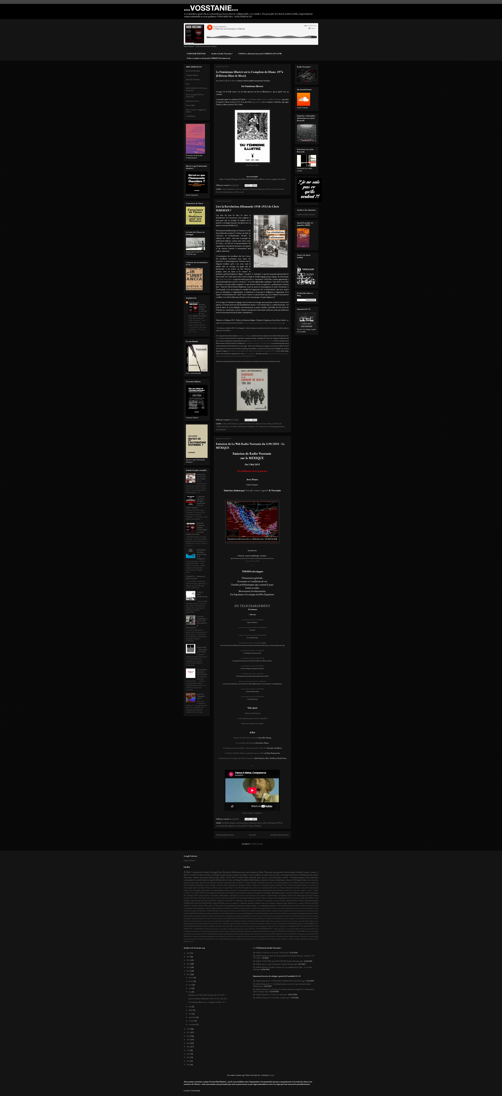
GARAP (194, 875)
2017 (189, 1032)
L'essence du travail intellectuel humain (249, 926)
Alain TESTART (207, 911)
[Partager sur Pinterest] (256, 185)
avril (190, 988)
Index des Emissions (193, 79)
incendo (220, 939)
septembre (192, 1017)
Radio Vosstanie (247, 826)
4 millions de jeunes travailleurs (248, 908)
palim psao (244, 939)
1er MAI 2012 (235, 908)
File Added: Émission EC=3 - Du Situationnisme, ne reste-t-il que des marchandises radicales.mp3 (281, 985)
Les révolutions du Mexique (245, 743)
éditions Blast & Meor (227, 80)
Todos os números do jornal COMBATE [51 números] (208, 58)
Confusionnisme (223, 895)
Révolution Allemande (275, 903)
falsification (221, 890)
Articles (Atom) (257, 844)
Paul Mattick (304, 875)
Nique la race (233, 888)
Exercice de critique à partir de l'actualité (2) (208, 921)
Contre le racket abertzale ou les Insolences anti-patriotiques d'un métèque (263, 895)
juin (190, 1006)
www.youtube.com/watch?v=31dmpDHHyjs (250, 643)
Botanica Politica (305, 893)
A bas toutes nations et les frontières (302, 908)
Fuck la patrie (296, 885)
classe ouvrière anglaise (287, 936)
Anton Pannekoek (312, 880)
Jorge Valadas (220, 877)
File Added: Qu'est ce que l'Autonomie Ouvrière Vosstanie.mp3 (275, 964)
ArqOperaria (194, 302)
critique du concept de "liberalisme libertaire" (205, 939)
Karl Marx (217, 880)
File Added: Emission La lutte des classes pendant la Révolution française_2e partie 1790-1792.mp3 (283, 957)
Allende (243, 911)
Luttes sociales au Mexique (266, 823)
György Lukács (194, 882)
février (191, 981)
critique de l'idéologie (293, 880)
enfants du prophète (225, 279)
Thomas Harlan (271, 934)
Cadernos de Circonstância (200, 916)
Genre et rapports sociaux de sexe (279, 921)
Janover (289, 898)
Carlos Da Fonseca (204, 895)
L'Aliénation (205, 926)
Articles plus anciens (279, 834)
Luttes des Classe (304, 882)
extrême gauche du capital (209, 890)
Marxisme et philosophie (253, 931)
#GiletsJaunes (199, 885)
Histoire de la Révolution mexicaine (245, 737)
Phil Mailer (221, 903)
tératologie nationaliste (299, 939)
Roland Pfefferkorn (228, 934)
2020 (189, 1043)
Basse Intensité (212, 913)
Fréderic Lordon (246, 921)
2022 (189, 1050)
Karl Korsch (205, 900)
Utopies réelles (308, 934)
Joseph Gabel (192, 888)
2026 (189, 1064)
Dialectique (300, 895)
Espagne (186, 882)
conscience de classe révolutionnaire (273, 880)
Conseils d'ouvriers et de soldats (249, 423)
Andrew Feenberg (283, 911)
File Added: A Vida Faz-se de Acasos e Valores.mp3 (270, 952)
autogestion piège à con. (253, 905)
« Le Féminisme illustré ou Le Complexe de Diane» (264, 99)
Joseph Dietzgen (195, 900)
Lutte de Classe (201, 931)
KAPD (275, 423)
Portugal (214, 872)
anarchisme (297, 888)
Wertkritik (315, 934)
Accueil (252, 834)
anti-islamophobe (210, 936)
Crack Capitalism (293, 916)
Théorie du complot (281, 934)
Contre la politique (276, 885)
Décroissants (309, 895)
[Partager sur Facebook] (253, 185)
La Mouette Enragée (250, 882)
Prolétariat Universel (260, 903)
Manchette (242, 931)
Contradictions (233, 895)
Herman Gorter (272, 898)
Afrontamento (220, 893)
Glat (208, 898)
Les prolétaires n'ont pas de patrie (274, 900)
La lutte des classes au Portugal (208, 875)
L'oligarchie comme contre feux (269, 926)
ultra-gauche (310, 939)
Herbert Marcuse (261, 898)
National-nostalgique (311, 900)
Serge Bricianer (288, 903)
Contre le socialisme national (280, 916)
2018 (189, 1036)
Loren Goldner (293, 882)
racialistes (213, 908)
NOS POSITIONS (193, 71)
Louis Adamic (193, 931)
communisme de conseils (192, 880)
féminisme (260, 189)
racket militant (276, 939)
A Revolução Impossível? (264, 908)
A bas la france (276, 908)
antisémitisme (240, 905)
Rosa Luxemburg (249, 353)
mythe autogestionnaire (265, 890)
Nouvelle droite (255, 877)
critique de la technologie (192, 890)
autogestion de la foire (264, 936)
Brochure (248, 885)
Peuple (215, 903)
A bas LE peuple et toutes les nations (216, 885)
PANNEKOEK (189, 903)
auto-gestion (254, 936)
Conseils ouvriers (225, 875)
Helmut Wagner (309, 921)
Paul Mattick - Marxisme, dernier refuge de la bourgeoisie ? (201, 554)
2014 (189, 971)
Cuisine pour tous (221, 918)
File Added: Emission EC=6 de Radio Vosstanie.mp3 (271, 997)
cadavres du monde (307, 905)
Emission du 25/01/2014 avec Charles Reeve (201, 477)
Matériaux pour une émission (245, 872)
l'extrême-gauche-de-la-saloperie (247, 890)
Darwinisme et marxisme (252, 918)
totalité (303, 890)
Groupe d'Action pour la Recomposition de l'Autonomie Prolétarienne (232, 898)
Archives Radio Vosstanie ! (222, 53)
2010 (189, 956)
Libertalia (289, 900)
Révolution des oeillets (239, 875)
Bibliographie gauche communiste (282, 893)
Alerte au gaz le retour (225, 911)
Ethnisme (252, 823)
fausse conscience (231, 890)
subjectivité (220, 908)
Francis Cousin (287, 885)
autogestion (278, 872)
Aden (217, 338)
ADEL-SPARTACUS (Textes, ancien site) (196, 89)
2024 (189, 1057)
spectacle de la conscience (291, 890)
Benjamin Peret (220, 913)
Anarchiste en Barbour (271, 911)
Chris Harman (232, 423)
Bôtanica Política (188, 916)
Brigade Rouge (297, 913)
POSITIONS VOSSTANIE (285, 931)
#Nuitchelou (227, 908)
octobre (192, 1021)
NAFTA (279, 823)
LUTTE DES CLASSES (234, 877)
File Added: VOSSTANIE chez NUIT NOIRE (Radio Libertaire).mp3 (278, 961)
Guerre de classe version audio (297, 921)
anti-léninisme (231, 905)
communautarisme (241, 823)
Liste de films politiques (280, 882)
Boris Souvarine (278, 913)
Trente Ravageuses (299, 934)
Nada (261, 931)
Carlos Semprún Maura (220, 916)
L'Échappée (281, 926)
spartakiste (280, 426)
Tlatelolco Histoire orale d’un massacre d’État (248, 753)
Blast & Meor (235, 189)
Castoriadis (214, 895)
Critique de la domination (306, 916)
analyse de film (213, 905)
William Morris (188, 936)
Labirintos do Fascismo (225, 900)
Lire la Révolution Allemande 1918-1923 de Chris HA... (208, 998)
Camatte (210, 916)
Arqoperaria (250, 893)
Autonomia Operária (207, 877)
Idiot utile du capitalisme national (224, 923)
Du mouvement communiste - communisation (292, 918)
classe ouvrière (313, 875)
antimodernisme (239, 936)
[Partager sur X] (251, 185)
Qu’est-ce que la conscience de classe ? (197, 934)
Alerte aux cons (236, 911)
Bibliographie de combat (252, 913)
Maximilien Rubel (247, 880)
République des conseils (255, 426)
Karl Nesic (213, 900)
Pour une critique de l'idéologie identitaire (240, 903)
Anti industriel (230, 893)
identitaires (191, 885)
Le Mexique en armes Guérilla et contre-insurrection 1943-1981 (245, 748)
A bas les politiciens (286, 908)
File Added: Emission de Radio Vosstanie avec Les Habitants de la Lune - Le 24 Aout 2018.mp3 (282, 968)
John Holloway (310, 898)
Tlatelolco (257, 826)
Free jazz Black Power (236, 921)
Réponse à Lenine (250, 934)
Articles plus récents (225, 834)
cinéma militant (313, 888)
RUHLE (209, 934)
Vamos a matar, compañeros (252, 813)
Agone (194, 911)
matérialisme (226, 939)
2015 (189, 974)
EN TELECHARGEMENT (252, 606)
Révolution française (297, 877)
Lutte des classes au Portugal (279, 875)
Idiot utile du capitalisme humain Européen (202, 923)
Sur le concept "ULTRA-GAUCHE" (306, 903)
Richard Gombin (217, 934)
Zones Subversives (312, 877)
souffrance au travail (287, 939)
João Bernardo (224, 872)
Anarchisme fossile (259, 911)
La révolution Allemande (237, 426)
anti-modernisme (220, 936)
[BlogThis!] (248, 185)
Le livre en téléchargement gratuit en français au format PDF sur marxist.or (263, 323)
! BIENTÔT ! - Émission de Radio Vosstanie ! (195, 577)
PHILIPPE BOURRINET (203, 903)
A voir (249, 875)
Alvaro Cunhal (250, 911)
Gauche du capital (207, 880)
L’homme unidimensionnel (231, 931)
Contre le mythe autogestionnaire (202, 595)
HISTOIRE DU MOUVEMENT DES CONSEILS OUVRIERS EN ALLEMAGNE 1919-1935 (252, 351)
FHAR (267, 189)
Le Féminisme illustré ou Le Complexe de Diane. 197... (207, 1002)
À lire (191, 941)
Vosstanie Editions (192, 75)
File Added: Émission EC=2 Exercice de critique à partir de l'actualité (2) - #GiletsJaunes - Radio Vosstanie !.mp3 (284, 990)
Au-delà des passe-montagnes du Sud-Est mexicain (235, 758)
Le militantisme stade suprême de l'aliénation (248, 900)
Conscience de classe (200, 872)
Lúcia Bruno (201, 888)
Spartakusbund (221, 429)
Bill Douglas (262, 913)
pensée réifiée (205, 908)
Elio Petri (194, 898)
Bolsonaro (296, 893)
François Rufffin (225, 921)
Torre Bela (290, 934)
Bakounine (204, 913)
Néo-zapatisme (230, 826)
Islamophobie (282, 898)
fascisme (304, 880)
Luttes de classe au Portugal (231, 880)
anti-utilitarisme (230, 936)
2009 (189, 953)
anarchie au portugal (199, 936)
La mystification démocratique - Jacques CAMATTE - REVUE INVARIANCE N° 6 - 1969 (251, 929)
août (190, 1014)
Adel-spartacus (233, 885)
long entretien (257, 102)
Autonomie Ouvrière (293, 872)
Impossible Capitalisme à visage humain (246, 923)
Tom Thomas (280, 888)
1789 (201, 893)
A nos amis (315, 908)
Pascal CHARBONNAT (299, 931)
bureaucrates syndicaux (292, 905)
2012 (189, 964)
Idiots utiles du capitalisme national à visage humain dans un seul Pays (221, 882)
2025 (189, 1061)
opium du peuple (236, 939)
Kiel (226, 426)
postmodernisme (278, 890)
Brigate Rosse (305, 913)
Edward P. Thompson (190, 921)
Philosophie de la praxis (248, 888)
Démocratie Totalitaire (312, 918)
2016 (189, 1029)
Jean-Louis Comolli (298, 898)
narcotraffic (220, 826)
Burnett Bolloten (313, 913)
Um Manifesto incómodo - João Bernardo (202, 671)
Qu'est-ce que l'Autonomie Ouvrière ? (276, 877)
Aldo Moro (216, 911)
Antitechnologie (240, 893)
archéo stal (247, 936)
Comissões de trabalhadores (242, 916)
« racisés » (309, 890)
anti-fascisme (222, 905)
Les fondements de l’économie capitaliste (304, 929)
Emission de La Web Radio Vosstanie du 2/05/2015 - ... (207, 995)
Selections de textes (192, 101)
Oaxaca (238, 826)
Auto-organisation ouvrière (302, 911)
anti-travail (304, 888)
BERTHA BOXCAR (195, 913)
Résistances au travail (261, 934)
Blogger (271, 1075)
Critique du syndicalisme (198, 918)
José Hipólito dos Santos (260, 875)
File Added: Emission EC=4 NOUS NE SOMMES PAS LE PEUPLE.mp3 (279, 981)
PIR (239, 888)
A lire (224, 423)
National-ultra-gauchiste (270, 931)
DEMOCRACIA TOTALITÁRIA (235, 918)
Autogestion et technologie (262, 893)
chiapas (231, 823)
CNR (196, 895)
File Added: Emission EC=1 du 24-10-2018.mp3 (270, 994)
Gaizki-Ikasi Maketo (264, 921)
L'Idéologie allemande (215, 926)
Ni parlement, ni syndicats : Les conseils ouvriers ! (259, 343)
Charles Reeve (294, 875)
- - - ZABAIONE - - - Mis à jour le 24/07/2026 (202, 648)
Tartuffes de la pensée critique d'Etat (196, 905)
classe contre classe (276, 936)
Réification (272, 888)
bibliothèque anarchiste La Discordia (273, 905)
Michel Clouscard (299, 900)
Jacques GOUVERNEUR (289, 923)
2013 (189, 967)
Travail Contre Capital (256, 490)
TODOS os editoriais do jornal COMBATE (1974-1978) (259, 53)
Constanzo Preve (267, 916)
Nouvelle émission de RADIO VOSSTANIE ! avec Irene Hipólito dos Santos (196, 528)
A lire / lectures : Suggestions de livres (196, 110)
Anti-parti (291, 911)
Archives (196, 877)
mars (190, 985)
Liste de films (190, 105)
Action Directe (188, 911)
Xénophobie (289, 888)
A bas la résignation (209, 893)
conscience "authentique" (301, 936)
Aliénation (242, 885)
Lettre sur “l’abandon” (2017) (201, 696)
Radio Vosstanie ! (189, 46)
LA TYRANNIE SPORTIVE (293, 926)
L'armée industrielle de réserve (229, 926)
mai (190, 992)
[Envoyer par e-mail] (246, 185)
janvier (191, 977)
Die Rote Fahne (266, 423)
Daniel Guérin (291, 895)
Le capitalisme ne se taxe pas (284, 929)
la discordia (197, 908)
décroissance (188, 877)
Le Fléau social (238, 192)
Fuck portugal (255, 921)
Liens (188, 84)
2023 (189, 1054)
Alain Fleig (226, 189)
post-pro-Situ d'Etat (266, 939)
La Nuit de (228, 753)
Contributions (191, 116)
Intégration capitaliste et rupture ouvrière (270, 923)
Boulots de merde (287, 913)
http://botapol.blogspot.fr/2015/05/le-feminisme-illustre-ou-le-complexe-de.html (252, 179)
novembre (192, 1024)
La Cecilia (205, 929)
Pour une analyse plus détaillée (252, 561)
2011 (189, 960)
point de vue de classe (254, 939)
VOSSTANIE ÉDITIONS (196, 53)
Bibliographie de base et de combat (234, 913)
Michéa (246, 877)
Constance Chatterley (248, 189)
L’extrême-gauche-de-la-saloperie (215, 931)
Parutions (257, 880)
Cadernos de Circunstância (260, 885)
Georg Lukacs (201, 898)
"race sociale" (195, 893)
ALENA (225, 823)
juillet (191, 1010)
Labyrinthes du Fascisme (265, 882)
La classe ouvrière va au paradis (217, 929)
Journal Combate (310, 872)
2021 (189, 1046)
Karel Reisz (300, 923)
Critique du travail (210, 918)
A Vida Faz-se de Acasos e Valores (205, 46)
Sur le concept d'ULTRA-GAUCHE (195, 95)
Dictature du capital (265, 918)
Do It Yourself (275, 918)
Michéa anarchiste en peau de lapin (216, 888)
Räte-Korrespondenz (239, 934)
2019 (189, 1039)
